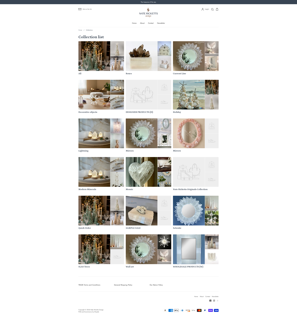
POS (79, 312)
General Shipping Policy (123, 285)
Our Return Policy (156, 285)
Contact (151, 23)
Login (207, 9)
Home (134, 23)
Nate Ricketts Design (96, 310)
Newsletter (161, 23)
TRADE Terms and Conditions (89, 285)
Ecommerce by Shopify (91, 312)
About (142, 23)
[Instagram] (213, 300)
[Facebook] (209, 300)
